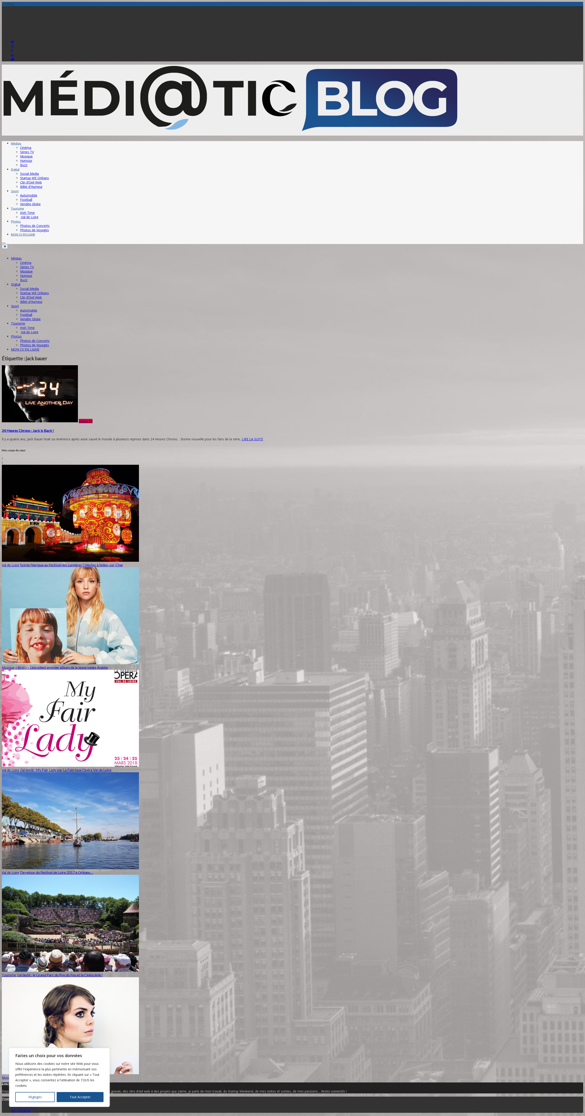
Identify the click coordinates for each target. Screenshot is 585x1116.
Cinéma (25, 147)
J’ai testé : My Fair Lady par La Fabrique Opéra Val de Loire (65, 770)
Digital (15, 169)
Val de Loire (29, 217)
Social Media (29, 173)
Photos (16, 221)
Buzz (23, 165)
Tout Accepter (79, 1097)
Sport (15, 191)
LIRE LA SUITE (252, 439)
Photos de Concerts (35, 225)
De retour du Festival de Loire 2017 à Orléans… (56, 872)
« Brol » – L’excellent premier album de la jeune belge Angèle (61, 667)
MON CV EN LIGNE (23, 234)
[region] (59, 1077)
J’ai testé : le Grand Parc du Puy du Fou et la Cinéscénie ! (60, 975)
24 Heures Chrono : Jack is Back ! (28, 430)
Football (26, 199)
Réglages (35, 1097)
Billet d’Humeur (31, 186)
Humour (26, 160)
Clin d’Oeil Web (31, 182)
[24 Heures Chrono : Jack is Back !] (40, 421)
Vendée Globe (30, 204)
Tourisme (17, 208)
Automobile (28, 195)
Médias (16, 143)
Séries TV (27, 152)
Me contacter (21, 1110)
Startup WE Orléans (34, 178)
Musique (26, 156)
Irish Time (27, 212)
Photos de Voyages (34, 230)
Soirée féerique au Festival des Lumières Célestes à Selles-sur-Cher (71, 565)
